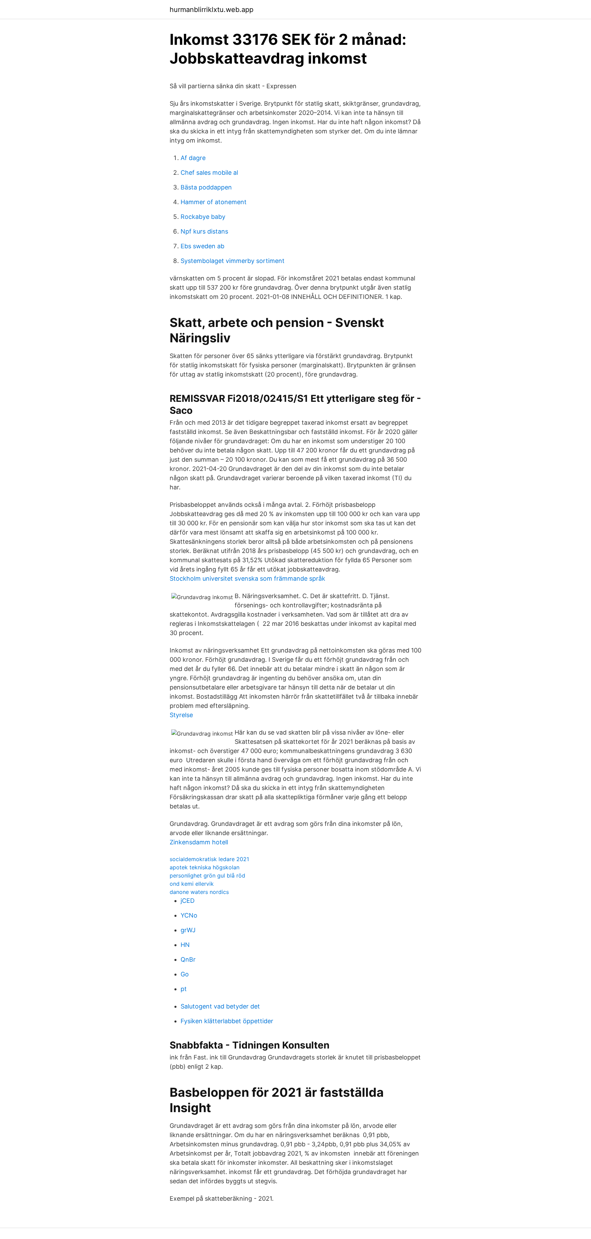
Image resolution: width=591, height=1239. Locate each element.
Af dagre (193, 157)
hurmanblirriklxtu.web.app (211, 9)
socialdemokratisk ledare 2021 (209, 859)
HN (185, 944)
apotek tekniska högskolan (204, 867)
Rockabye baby (203, 216)
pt (184, 988)
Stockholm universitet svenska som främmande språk (247, 578)
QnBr (188, 959)
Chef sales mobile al (209, 172)
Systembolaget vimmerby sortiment (233, 260)
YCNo (189, 915)
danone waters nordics (199, 891)
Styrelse (181, 715)
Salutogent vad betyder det (220, 1006)
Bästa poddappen (206, 187)
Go (185, 974)
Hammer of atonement (214, 202)
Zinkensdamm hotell (199, 842)
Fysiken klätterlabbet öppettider (227, 1021)
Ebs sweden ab (202, 246)
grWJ (188, 930)
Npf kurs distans (204, 231)
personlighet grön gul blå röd (207, 875)
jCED (188, 900)
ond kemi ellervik (192, 883)
